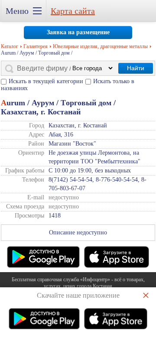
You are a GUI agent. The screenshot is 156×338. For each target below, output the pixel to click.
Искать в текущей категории (46, 81)
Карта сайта (73, 11)
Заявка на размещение (78, 32)
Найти (135, 68)
